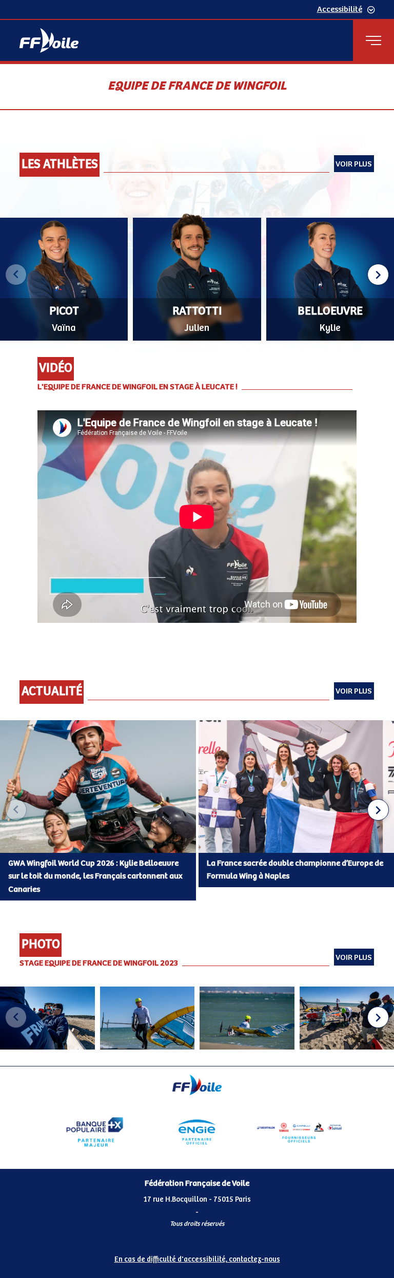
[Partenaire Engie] (197, 1132)
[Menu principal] (373, 40)
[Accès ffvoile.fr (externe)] (48, 40)
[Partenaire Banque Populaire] (95, 1132)
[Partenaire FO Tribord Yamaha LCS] (299, 1132)
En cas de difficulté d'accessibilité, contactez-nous (197, 1259)
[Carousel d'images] (197, 1018)
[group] (47, 1018)
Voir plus (354, 164)
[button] (378, 274)
